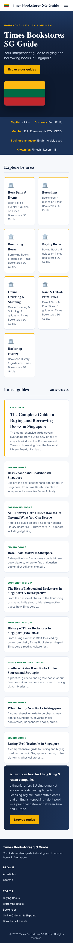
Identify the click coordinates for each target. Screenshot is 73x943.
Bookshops (9, 909)
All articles (9, 874)
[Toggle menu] (66, 5)
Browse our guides (22, 69)
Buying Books (11, 897)
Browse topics (24, 819)
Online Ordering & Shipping (19, 915)
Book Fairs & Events (15, 921)
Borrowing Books (13, 903)
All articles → (59, 390)
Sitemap (8, 879)
